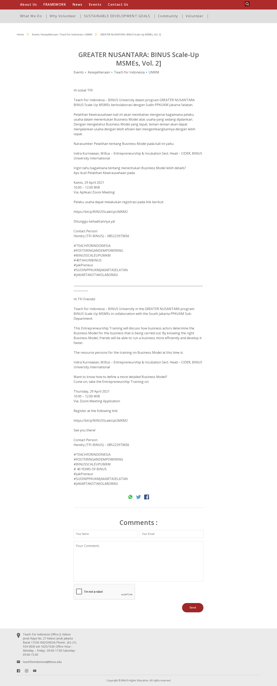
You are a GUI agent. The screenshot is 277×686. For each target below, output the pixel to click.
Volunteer (195, 16)
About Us (28, 4)
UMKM (154, 72)
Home (20, 34)
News (78, 4)
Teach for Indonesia (129, 72)
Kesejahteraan (99, 72)
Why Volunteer (63, 16)
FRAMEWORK (54, 4)
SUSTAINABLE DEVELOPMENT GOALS (117, 16)
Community (168, 16)
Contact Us (118, 4)
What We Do (31, 16)
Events (95, 4)
